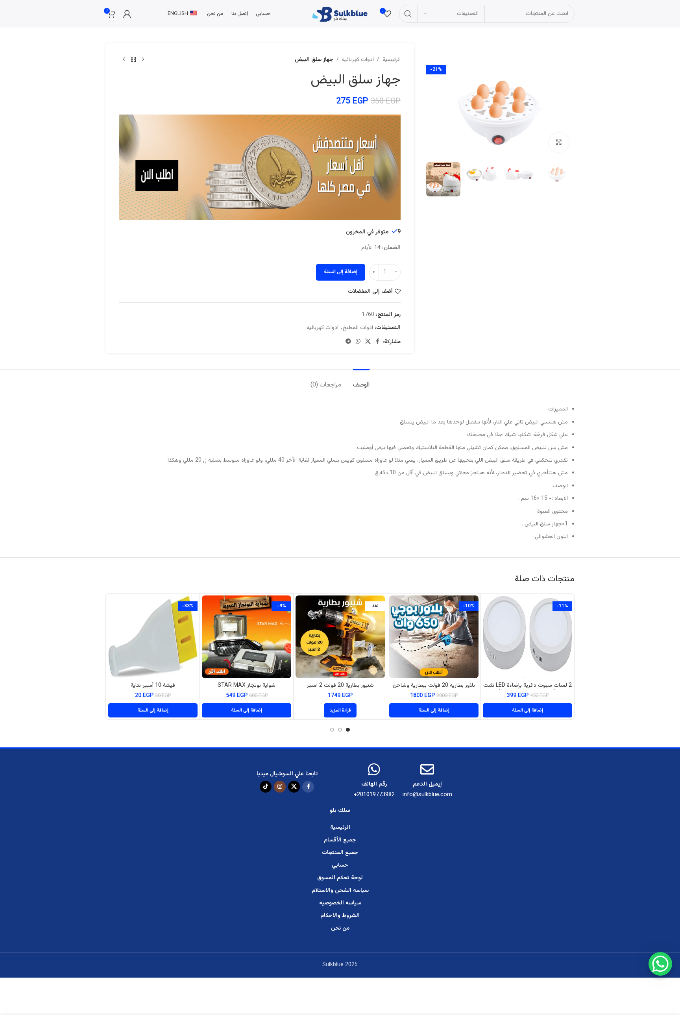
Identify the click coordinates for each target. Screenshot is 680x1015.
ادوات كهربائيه (358, 59)
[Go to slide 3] (332, 730)
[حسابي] (127, 14)
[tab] (361, 381)
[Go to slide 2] (340, 730)
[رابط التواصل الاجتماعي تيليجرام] (348, 342)
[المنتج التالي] (124, 60)
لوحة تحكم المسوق (340, 878)
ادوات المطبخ (358, 328)
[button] (527, 710)
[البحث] (408, 14)
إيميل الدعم (427, 784)
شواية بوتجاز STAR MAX (246, 685)
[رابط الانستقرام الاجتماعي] (280, 787)
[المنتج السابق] (143, 60)
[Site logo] (340, 14)
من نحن (340, 928)
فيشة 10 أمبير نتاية (153, 685)
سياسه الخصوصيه (340, 903)
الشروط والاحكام (340, 915)
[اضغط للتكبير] (559, 142)
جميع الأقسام (340, 840)
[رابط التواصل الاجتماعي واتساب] (358, 342)
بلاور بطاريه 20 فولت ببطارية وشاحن (434, 685)
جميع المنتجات (340, 853)
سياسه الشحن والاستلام (340, 890)
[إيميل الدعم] (427, 769)
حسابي (340, 865)
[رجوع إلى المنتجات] (133, 60)
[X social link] (368, 342)
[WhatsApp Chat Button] (660, 964)
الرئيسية (391, 59)
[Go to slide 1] (348, 730)
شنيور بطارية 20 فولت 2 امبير (340, 685)
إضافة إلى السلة (340, 272)
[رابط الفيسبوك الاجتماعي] (377, 342)
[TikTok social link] (266, 787)
